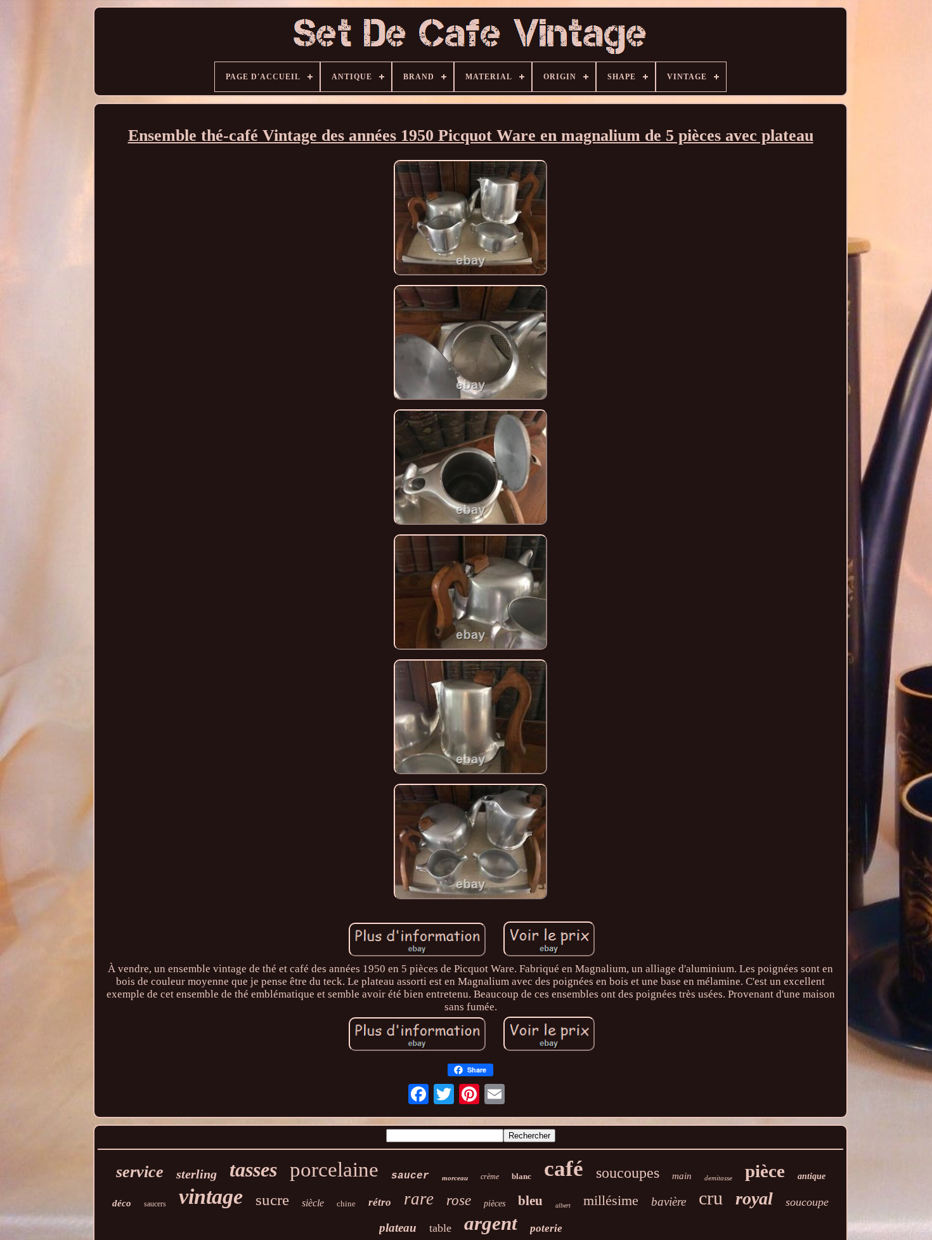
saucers (155, 1203)
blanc (521, 1176)
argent (490, 1223)
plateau (398, 1227)
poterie (546, 1228)
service (140, 1172)
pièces (494, 1203)
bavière (668, 1201)
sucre (272, 1199)
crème (490, 1176)
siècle (313, 1202)
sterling (196, 1174)
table (440, 1228)
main (682, 1176)
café (563, 1168)
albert (563, 1205)
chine (346, 1203)
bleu (530, 1200)
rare (419, 1198)
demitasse (718, 1178)
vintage (211, 1196)
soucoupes (627, 1172)
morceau (455, 1178)
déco (121, 1203)
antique (811, 1176)
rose (458, 1200)
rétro (379, 1202)
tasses (253, 1169)
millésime (610, 1200)
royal (754, 1198)
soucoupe (807, 1202)
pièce (765, 1171)
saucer (410, 1176)
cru (711, 1197)
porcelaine (334, 1169)
